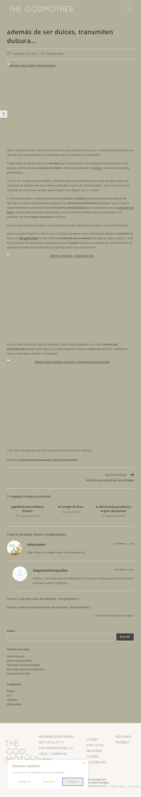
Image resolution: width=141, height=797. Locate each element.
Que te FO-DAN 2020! (18, 673)
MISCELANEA (55, 53)
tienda (97, 168)
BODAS (11, 691)
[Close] (84, 763)
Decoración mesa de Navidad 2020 (25, 669)
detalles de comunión (65, 460)
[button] (3, 114)
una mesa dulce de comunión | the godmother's (49, 599)
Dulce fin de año (16, 656)
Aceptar (72, 781)
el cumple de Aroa (70, 507)
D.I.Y (9, 695)
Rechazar (49, 781)
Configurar (24, 781)
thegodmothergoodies (50, 570)
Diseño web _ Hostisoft (125, 786)
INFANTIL (12, 700)
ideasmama (36, 544)
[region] (47, 775)
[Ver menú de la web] (130, 9)
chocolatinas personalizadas (35, 460)
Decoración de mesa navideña (23, 665)
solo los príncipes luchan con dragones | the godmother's (55, 607)
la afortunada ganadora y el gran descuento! (113, 509)
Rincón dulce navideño (19, 660)
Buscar (11, 631)
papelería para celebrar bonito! (27, 509)
